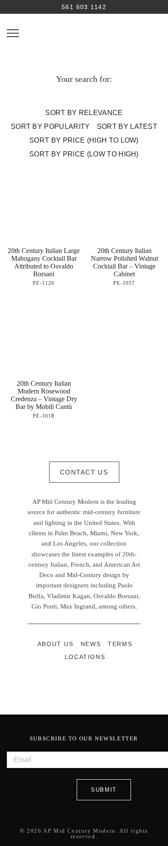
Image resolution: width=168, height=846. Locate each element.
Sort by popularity (50, 126)
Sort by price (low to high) (84, 154)
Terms (120, 644)
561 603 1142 (84, 7)
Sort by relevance (83, 112)
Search (12, 6)
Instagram (74, 681)
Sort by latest (127, 126)
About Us (55, 644)
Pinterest (93, 681)
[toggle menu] (13, 33)
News (91, 644)
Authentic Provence (84, 31)
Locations (85, 657)
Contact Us (84, 472)
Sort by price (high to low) (84, 140)
